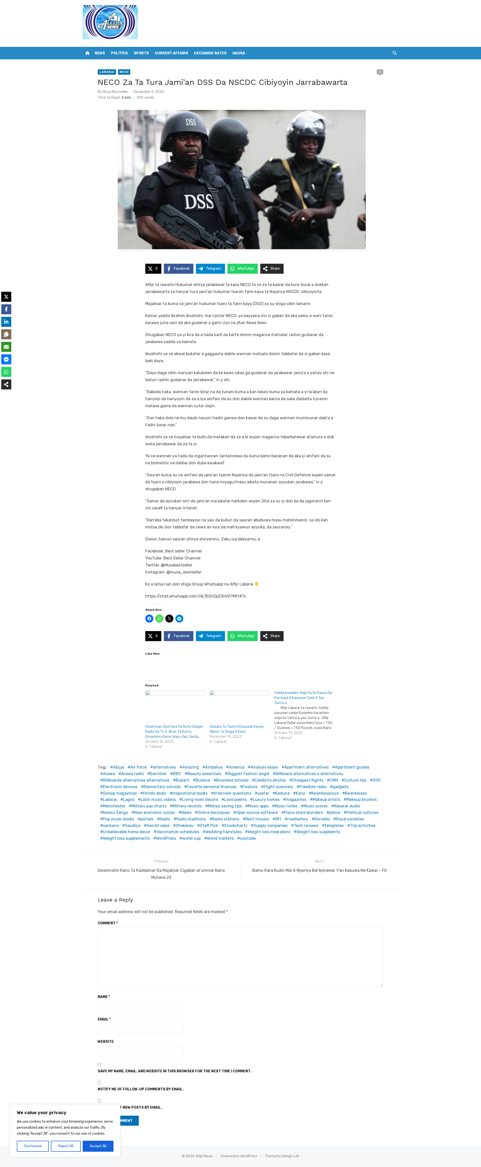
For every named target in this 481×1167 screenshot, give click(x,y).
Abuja (118, 767)
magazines (296, 799)
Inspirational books (189, 793)
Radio (165, 819)
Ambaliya (213, 767)
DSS (377, 780)
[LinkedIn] (6, 322)
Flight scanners (278, 786)
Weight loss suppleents (318, 831)
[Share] (6, 384)
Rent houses (257, 819)
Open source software (257, 812)
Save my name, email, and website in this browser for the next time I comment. (174, 1071)
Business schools (232, 780)
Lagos (128, 799)
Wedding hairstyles (223, 831)
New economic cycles (154, 812)
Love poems (235, 799)
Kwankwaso (356, 793)
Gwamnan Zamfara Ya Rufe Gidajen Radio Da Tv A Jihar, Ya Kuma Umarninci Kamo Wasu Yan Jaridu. (174, 731)
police (334, 812)
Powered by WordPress (238, 1156)
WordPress (166, 838)
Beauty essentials (204, 773)
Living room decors (200, 799)
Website (106, 1042)
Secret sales (158, 825)
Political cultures (362, 812)
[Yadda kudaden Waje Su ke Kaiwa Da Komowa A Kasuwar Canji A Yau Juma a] (306, 715)
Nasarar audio (347, 806)
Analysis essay (264, 767)
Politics (119, 53)
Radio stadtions (191, 819)
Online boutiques (214, 812)
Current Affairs (171, 53)
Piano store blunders (303, 812)
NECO (124, 72)
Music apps (258, 806)
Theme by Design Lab (282, 1156)
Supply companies (271, 825)
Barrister (158, 773)
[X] (6, 297)
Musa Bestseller (115, 92)
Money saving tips (225, 806)
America (236, 767)
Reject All (65, 1146)
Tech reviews (306, 825)
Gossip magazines (120, 793)
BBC (177, 773)
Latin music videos (158, 799)
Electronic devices (120, 786)
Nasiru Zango (115, 812)
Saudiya (132, 825)
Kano (300, 793)
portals (146, 819)
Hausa (238, 53)
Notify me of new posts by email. (130, 1107)
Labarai (106, 72)
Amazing (190, 767)
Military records (187, 806)
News (100, 53)
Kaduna (282, 793)
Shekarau (185, 825)
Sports (141, 53)
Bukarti (182, 780)
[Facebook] (6, 309)
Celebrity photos (270, 780)
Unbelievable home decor (126, 831)
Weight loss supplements (126, 838)
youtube (248, 838)
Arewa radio (132, 773)
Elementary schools (162, 786)
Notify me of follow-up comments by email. (140, 1089)
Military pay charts (149, 806)
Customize (33, 1146)
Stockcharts (235, 825)
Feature (250, 786)
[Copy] (6, 334)
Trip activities (363, 825)
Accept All (98, 1146)
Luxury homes (266, 799)
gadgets (340, 786)
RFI (278, 819)
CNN (334, 780)
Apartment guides (352, 767)
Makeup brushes (361, 799)
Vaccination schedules (178, 831)
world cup (191, 838)
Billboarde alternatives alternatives (136, 780)
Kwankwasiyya (325, 793)
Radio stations (225, 819)
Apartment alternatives (306, 767)
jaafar (263, 793)
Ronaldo (322, 819)
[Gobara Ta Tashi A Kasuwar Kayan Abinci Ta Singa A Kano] (239, 707)
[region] (65, 1130)
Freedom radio (312, 786)
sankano (111, 825)
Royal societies (350, 819)
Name (104, 997)
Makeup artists (326, 799)
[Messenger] (6, 359)
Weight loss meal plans (269, 831)
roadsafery (297, 819)
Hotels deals (154, 793)
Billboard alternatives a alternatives (309, 773)
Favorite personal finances (211, 786)
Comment (108, 923)
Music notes (286, 806)
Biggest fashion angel (248, 773)
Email (104, 1019)
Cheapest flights (307, 780)
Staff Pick (209, 825)
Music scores (316, 806)
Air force (138, 767)
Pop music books (118, 819)
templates (334, 825)
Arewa (109, 773)
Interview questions (232, 793)
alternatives (164, 767)
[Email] (6, 347)
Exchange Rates (210, 53)
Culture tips (355, 780)
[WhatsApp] (6, 372)
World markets (220, 838)
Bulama (203, 780)
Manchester (114, 806)
